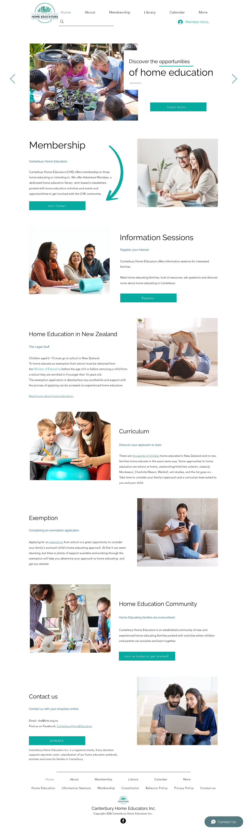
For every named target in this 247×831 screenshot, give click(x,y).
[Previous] (12, 79)
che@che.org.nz (48, 720)
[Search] (85, 21)
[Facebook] (123, 820)
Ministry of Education (47, 369)
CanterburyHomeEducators (74, 726)
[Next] (234, 79)
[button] (207, 12)
